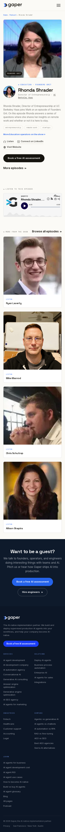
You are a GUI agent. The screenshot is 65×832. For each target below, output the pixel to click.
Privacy (6, 826)
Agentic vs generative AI (46, 719)
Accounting (9, 733)
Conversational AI (12, 674)
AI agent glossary (12, 791)
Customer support (12, 728)
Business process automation (43, 666)
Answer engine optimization (10, 685)
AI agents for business (14, 762)
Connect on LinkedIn (32, 141)
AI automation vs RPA (44, 728)
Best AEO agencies (43, 743)
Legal (6, 738)
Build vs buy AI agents (14, 786)
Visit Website (14, 147)
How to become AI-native (15, 782)
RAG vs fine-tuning (43, 733)
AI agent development (14, 660)
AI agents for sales (43, 677)
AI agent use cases (12, 777)
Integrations (40, 682)
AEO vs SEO (40, 738)
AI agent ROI (9, 772)
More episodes (15, 168)
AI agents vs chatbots (45, 724)
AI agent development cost (16, 767)
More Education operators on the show (24, 134)
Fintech (7, 719)
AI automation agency (14, 669)
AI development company (15, 665)
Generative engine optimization (12, 693)
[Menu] (58, 5)
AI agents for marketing (15, 704)
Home (5, 15)
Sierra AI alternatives (44, 748)
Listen (10, 141)
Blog (5, 796)
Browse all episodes (47, 231)
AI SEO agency (10, 699)
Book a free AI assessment (24, 158)
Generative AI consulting (15, 679)
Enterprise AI (40, 672)
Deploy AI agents (42, 660)
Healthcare (8, 724)
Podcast (13, 15)
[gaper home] (13, 5)
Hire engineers (32, 592)
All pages (7, 801)
